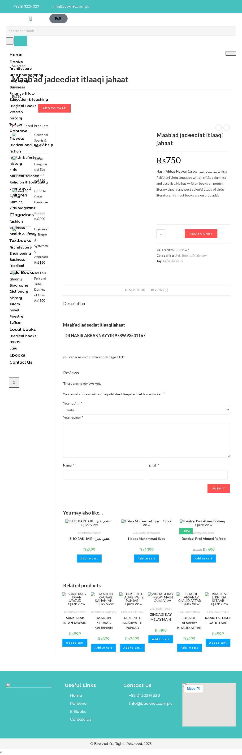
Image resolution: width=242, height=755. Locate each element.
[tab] (135, 290)
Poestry (96, 532)
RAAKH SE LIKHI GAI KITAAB (218, 620)
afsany (196, 612)
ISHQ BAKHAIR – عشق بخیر (89, 539)
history (82, 612)
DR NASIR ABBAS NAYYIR (89, 335)
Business (17, 87)
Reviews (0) (159, 290)
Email (154, 465)
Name (68, 465)
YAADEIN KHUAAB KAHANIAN (104, 623)
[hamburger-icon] (230, 53)
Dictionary (199, 255)
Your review (73, 417)
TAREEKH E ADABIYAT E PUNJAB (132, 623)
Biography (18, 81)
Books (16, 62)
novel (157, 532)
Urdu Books (183, 255)
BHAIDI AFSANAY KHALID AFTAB (189, 623)
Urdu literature (173, 261)
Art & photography (26, 75)
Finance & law (22, 93)
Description (135, 290)
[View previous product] (218, 127)
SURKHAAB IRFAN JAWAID (74, 620)
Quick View (89, 525)
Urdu (192, 171)
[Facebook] (222, 6)
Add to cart (201, 233)
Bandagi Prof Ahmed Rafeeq (204, 539)
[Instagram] (232, 6)
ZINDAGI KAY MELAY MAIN (161, 616)
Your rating (72, 403)
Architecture (20, 68)
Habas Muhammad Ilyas (146, 539)
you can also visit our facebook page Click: (94, 357)
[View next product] (226, 127)
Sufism (196, 532)
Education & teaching (28, 99)
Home (15, 54)
